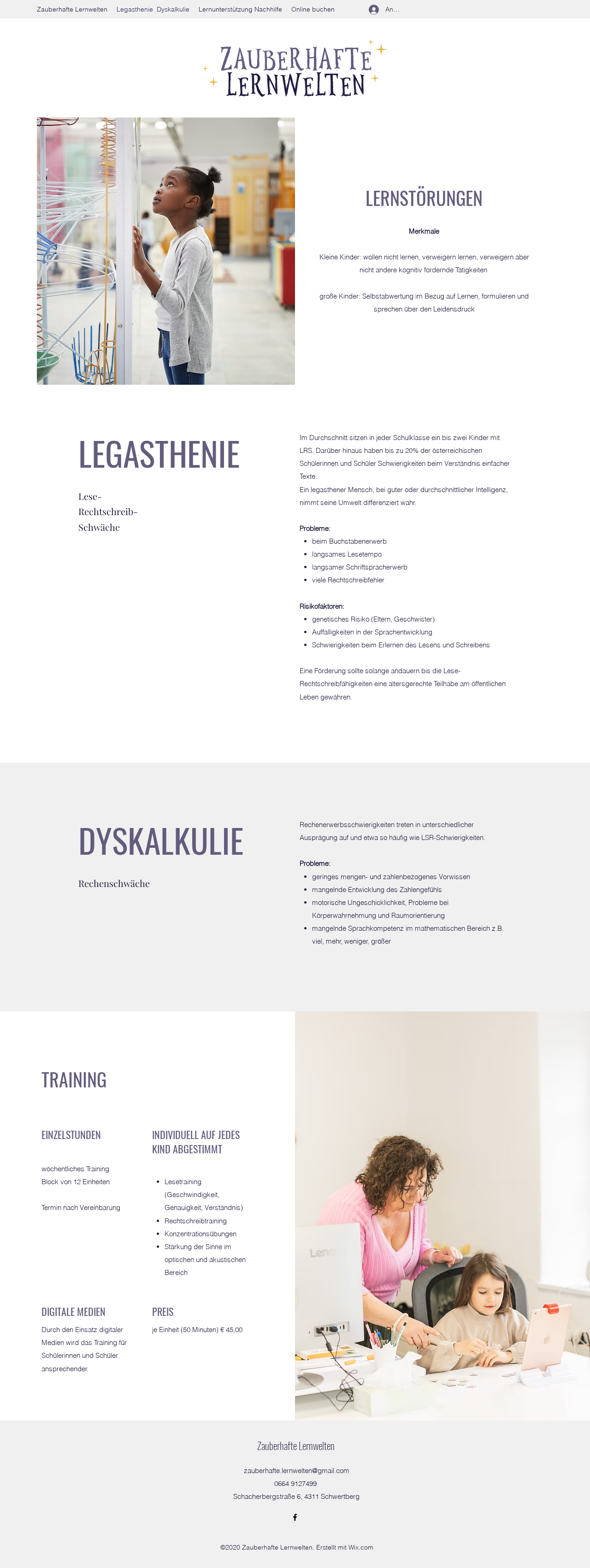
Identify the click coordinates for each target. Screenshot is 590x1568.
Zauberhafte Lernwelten (296, 1445)
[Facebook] (295, 1517)
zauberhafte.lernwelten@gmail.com (296, 1470)
